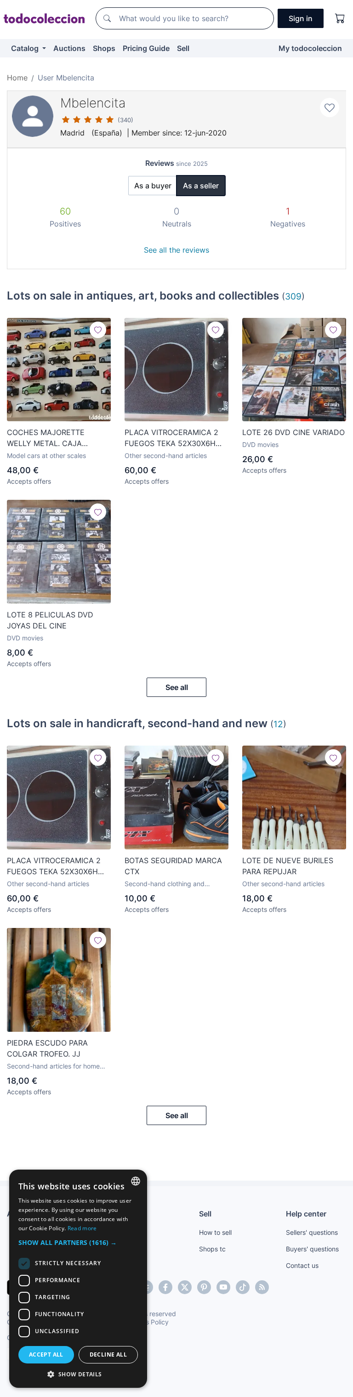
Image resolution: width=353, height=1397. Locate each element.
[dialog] (78, 1279)
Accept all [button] (46, 1354)
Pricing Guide (146, 48)
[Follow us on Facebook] (165, 1287)
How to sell (215, 1232)
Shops (104, 48)
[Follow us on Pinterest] (204, 1287)
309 (293, 296)
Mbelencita (92, 103)
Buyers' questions (312, 1249)
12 (278, 724)
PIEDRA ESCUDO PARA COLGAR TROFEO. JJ (47, 1048)
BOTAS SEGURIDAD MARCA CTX (173, 866)
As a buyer (152, 185)
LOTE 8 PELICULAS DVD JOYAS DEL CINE (50, 620)
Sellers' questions (312, 1232)
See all (176, 687)
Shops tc (212, 1249)
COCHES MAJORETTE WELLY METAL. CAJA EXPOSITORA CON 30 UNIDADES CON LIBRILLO (52, 438)
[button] (78, 1242)
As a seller (201, 185)
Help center (306, 1213)
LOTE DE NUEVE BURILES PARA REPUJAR (287, 866)
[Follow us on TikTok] (243, 1287)
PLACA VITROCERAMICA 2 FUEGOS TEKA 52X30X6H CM (171, 438)
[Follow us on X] (185, 1287)
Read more (82, 1228)
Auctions (69, 48)
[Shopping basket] (340, 18)
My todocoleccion (310, 48)
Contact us (302, 1265)
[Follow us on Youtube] (223, 1287)
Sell (183, 48)
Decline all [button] (108, 1354)
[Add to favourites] (329, 107)
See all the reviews (176, 250)
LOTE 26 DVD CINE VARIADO (293, 432)
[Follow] (98, 330)
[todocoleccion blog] (262, 1287)
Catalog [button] (25, 48)
